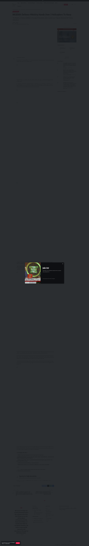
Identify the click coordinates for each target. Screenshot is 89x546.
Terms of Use (7, 543)
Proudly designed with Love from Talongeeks (49, 278)
